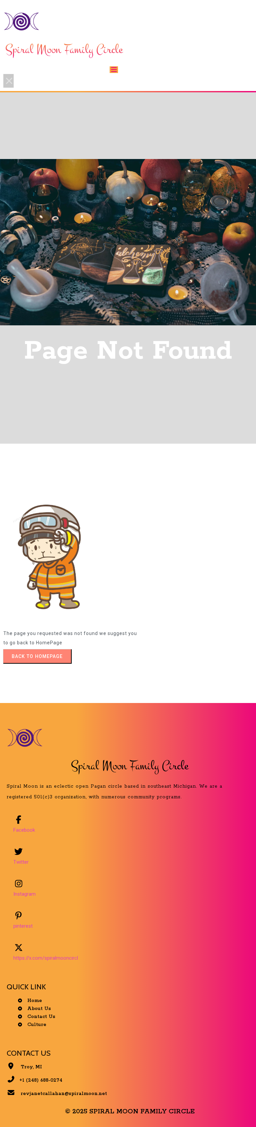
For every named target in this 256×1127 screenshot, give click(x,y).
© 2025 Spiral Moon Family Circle (130, 1111)
